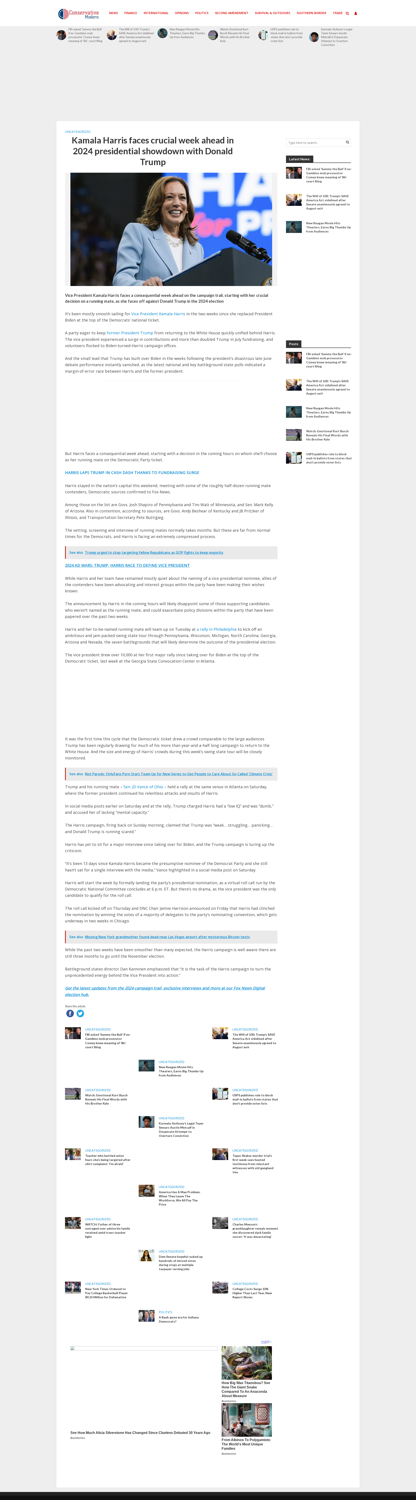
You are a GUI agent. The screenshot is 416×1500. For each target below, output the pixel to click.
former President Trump (129, 332)
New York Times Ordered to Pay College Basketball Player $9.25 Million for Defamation (106, 1293)
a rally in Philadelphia (216, 629)
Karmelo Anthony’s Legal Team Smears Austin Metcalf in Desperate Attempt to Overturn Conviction (336, 37)
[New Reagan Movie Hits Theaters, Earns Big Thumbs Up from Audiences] (162, 33)
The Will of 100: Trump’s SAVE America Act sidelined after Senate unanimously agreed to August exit (136, 35)
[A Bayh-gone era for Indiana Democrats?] (146, 1315)
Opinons (182, 13)
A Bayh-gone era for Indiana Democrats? (179, 1319)
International (156, 13)
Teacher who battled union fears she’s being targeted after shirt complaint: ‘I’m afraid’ (107, 1160)
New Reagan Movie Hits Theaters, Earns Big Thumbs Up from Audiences (187, 33)
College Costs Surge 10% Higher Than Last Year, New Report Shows (252, 1293)
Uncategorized (78, 132)
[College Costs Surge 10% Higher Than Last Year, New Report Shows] (220, 1287)
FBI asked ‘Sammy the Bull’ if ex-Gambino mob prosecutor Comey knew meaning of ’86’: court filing (85, 35)
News (113, 13)
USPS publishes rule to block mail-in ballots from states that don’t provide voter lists (287, 35)
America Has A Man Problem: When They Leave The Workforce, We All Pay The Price (179, 1198)
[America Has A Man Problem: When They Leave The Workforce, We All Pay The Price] (146, 1190)
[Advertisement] (208, 86)
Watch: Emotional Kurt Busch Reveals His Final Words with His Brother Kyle (235, 35)
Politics (201, 13)
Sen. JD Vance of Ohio (143, 786)
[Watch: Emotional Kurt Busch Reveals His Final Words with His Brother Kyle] (213, 35)
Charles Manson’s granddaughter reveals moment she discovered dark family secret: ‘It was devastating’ (255, 1230)
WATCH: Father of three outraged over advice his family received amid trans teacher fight (107, 1230)
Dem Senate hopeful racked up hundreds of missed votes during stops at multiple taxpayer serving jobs (181, 1263)
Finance (130, 13)
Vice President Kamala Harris (158, 313)
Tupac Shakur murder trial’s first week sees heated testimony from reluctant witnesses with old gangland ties (252, 1164)
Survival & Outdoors (272, 13)
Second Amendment (231, 13)
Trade (338, 13)
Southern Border (311, 13)
